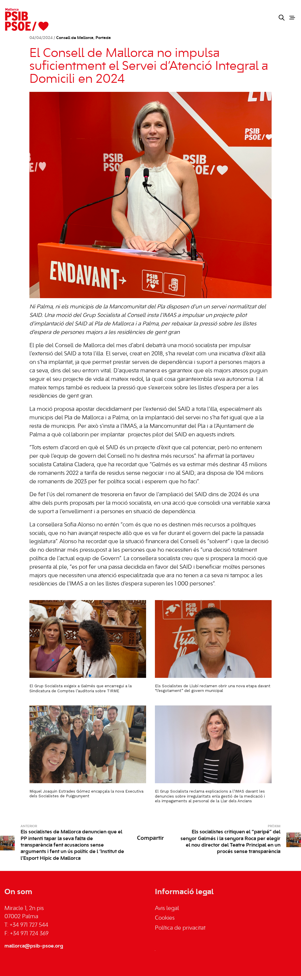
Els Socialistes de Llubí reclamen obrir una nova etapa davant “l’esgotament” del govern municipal (212, 688)
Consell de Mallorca (74, 38)
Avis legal (167, 908)
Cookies (165, 918)
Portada (103, 38)
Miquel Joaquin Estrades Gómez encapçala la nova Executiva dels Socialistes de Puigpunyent (86, 793)
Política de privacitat (180, 928)
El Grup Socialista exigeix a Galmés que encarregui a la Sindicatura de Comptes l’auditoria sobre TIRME (80, 688)
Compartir (150, 838)
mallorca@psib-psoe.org (33, 946)
